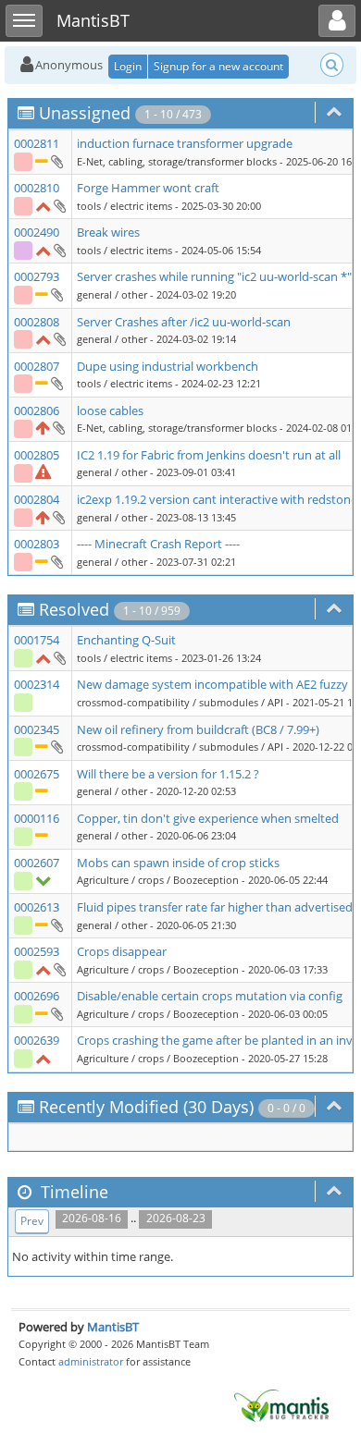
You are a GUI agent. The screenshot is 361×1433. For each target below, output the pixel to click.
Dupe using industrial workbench (167, 366)
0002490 (36, 232)
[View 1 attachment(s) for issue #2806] (58, 427)
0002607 (36, 862)
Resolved (74, 609)
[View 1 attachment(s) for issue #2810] (59, 205)
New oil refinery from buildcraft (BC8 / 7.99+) (198, 729)
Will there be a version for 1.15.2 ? (168, 773)
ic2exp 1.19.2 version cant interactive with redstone (217, 499)
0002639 (36, 1040)
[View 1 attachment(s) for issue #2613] (56, 924)
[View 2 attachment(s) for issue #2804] (58, 516)
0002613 (36, 907)
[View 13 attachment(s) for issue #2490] (59, 249)
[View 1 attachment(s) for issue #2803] (56, 561)
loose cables (110, 410)
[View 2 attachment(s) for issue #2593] (59, 969)
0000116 (36, 818)
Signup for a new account (218, 66)
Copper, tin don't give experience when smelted (208, 818)
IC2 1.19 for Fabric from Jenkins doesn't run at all (209, 455)
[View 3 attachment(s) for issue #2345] (56, 746)
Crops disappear (122, 951)
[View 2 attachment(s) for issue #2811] (56, 161)
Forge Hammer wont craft (148, 187)
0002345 (36, 729)
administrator (90, 1361)
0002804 (36, 499)
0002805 (36, 455)
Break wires (108, 232)
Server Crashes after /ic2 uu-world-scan (184, 321)
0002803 (36, 543)
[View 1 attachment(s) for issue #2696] (56, 1013)
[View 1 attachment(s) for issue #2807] (56, 382)
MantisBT (113, 1326)
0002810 (36, 187)
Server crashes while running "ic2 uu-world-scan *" (214, 276)
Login (128, 66)
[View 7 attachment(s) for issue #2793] (56, 294)
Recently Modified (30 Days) (146, 1107)
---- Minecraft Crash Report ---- (158, 543)
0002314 (36, 684)
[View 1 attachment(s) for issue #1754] (59, 657)
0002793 (36, 276)
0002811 (36, 143)
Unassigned (85, 113)
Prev (32, 1221)
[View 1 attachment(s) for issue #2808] (59, 338)
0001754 (36, 639)
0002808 (36, 321)
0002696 (36, 995)
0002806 (36, 410)
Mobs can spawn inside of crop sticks (178, 862)
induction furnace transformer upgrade (185, 143)
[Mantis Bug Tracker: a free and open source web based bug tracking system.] (281, 1404)
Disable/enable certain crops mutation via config (209, 995)
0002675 (36, 773)
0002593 (36, 951)
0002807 (36, 366)
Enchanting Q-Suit (126, 639)
